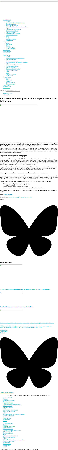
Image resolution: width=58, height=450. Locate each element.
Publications (9, 44)
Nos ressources (6, 52)
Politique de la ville (10, 32)
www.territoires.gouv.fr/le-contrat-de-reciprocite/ (20, 197)
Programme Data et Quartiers (13, 33)
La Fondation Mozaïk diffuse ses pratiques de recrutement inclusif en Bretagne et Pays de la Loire (25, 289)
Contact (5, 421)
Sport (7, 37)
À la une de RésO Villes (9, 400)
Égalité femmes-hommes (12, 25)
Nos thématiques (7, 20)
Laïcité (7, 28)
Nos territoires (6, 50)
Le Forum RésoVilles (8, 397)
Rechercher (3, 90)
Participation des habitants (12, 31)
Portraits (8, 46)
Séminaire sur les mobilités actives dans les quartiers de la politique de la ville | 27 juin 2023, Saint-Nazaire (27, 323)
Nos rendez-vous (7, 51)
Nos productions (7, 41)
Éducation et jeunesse (11, 24)
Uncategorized (6, 94)
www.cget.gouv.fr (8, 194)
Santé (7, 36)
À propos (5, 399)
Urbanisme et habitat (11, 39)
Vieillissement (9, 40)
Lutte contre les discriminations (13, 29)
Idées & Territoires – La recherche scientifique (17, 26)
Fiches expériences (10, 47)
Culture (8, 21)
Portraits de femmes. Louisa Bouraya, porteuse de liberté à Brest (16, 306)
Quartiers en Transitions (11, 35)
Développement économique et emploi (15, 22)
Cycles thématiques (10, 48)
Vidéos (7, 43)
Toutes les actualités (7, 402)
